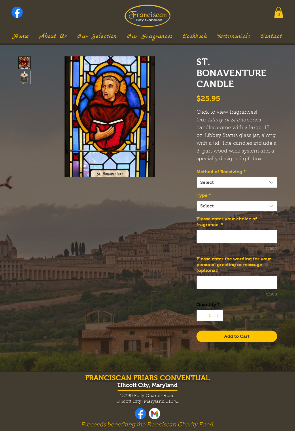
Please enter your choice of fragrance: (226, 221)
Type (203, 195)
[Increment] (218, 315)
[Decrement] (201, 315)
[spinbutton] (209, 315)
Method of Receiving (221, 171)
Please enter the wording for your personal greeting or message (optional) (233, 264)
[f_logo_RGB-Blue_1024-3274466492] (17, 12)
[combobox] (236, 182)
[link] (278, 12)
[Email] (154, 413)
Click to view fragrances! (226, 112)
